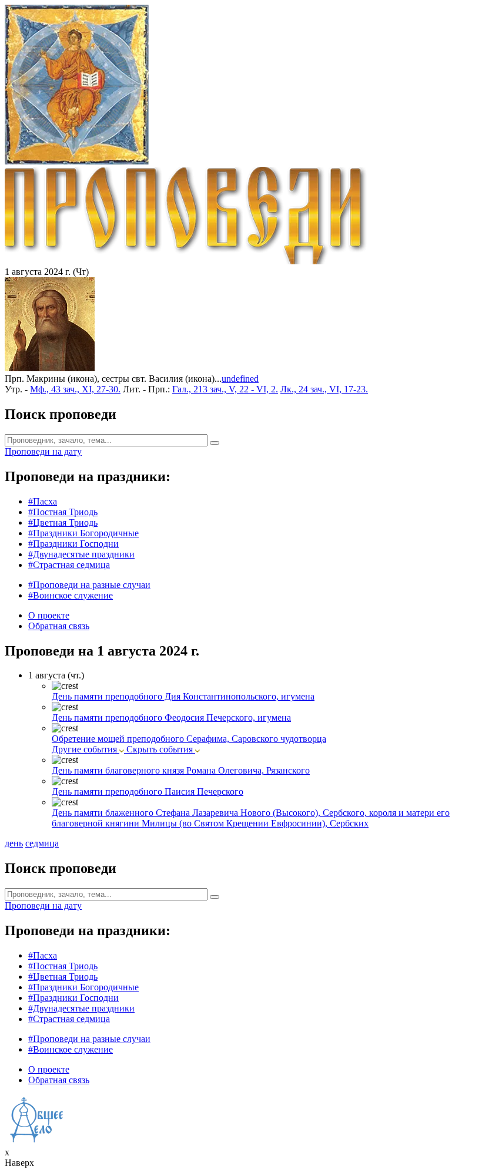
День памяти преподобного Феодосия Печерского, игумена (171, 717)
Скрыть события (160, 749)
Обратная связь (58, 626)
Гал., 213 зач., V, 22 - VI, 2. (225, 389)
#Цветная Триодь (63, 522)
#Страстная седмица (69, 565)
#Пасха (42, 501)
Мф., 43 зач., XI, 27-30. (75, 389)
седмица (42, 843)
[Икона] (50, 368)
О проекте (48, 615)
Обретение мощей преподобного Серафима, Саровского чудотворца (189, 739)
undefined (240, 379)
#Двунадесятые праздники (81, 554)
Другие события (85, 749)
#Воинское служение (70, 595)
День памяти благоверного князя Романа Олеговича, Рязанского (181, 770)
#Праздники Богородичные (83, 533)
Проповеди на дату (43, 451)
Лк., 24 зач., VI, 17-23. (324, 389)
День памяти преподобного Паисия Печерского (147, 791)
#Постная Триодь (63, 512)
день (14, 843)
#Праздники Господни (73, 544)
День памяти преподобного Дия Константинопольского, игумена (183, 696)
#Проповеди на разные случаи (89, 585)
